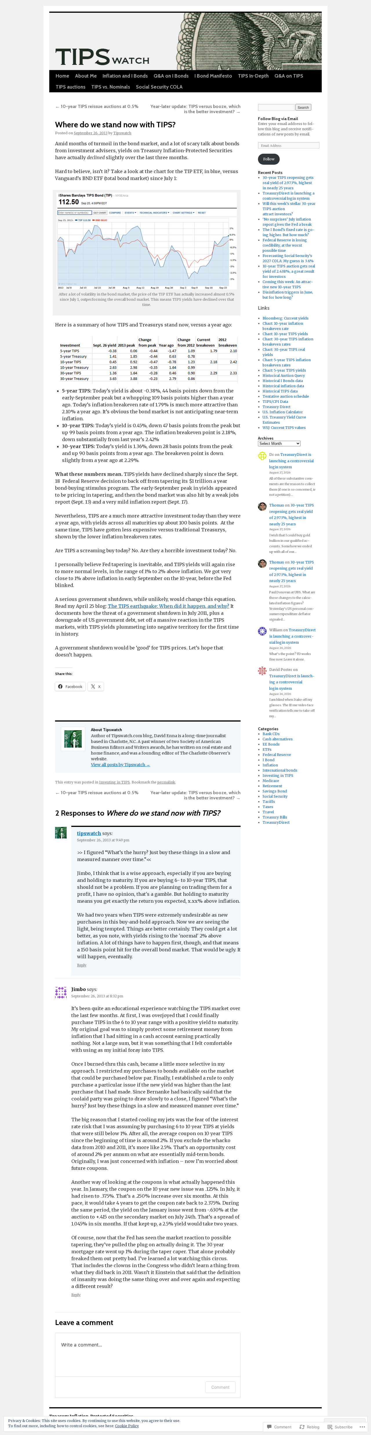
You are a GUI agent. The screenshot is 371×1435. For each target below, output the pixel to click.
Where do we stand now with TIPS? (115, 124)
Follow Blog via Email (278, 118)
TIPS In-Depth (253, 76)
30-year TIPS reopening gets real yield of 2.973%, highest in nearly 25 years (288, 182)
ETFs (267, 749)
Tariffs (269, 801)
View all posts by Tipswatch (120, 764)
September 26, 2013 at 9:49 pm (103, 840)
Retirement (272, 786)
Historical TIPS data (280, 391)
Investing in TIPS (114, 782)
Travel (268, 812)
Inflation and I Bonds (125, 76)
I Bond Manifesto (213, 76)
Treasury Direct (276, 407)
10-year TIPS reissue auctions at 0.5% (97, 106)
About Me (86, 76)
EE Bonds (271, 744)
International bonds (280, 770)
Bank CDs (271, 734)
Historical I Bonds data (283, 381)
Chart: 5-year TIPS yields (284, 370)
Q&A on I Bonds (171, 76)
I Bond (268, 760)
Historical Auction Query (284, 375)
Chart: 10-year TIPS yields (285, 334)
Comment (220, 1387)
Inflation (270, 765)
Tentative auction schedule (286, 396)
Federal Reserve (277, 755)
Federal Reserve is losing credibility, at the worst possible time (285, 245)
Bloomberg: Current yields (286, 318)
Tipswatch (122, 133)
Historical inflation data (283, 386)
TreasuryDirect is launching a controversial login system (291, 460)
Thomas (276, 505)
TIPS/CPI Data (275, 401)
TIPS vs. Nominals (110, 87)
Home (62, 76)
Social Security (275, 796)
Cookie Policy (127, 1426)
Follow (268, 159)
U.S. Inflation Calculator (283, 412)
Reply (81, 965)
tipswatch (89, 833)
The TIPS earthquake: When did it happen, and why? (168, 606)
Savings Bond (275, 791)
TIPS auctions (71, 87)
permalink (166, 782)
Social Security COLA (159, 87)
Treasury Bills (275, 817)
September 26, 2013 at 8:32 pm (97, 996)
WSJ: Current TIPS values (284, 427)
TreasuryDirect (276, 822)
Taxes (268, 807)
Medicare (271, 781)
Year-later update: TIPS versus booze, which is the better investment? (195, 109)
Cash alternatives (278, 739)
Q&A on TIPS (288, 76)
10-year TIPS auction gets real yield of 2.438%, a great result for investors (289, 271)
